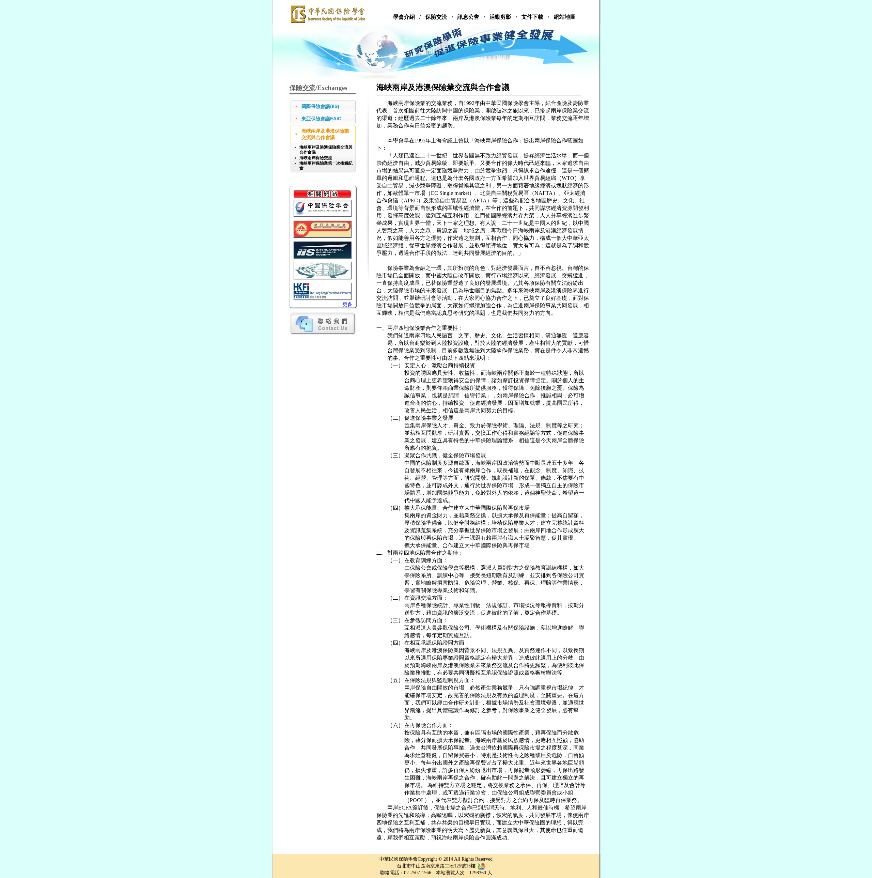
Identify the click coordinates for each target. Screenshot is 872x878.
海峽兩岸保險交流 (315, 157)
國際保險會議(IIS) (320, 106)
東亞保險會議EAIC (321, 118)
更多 (347, 304)
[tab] (323, 106)
